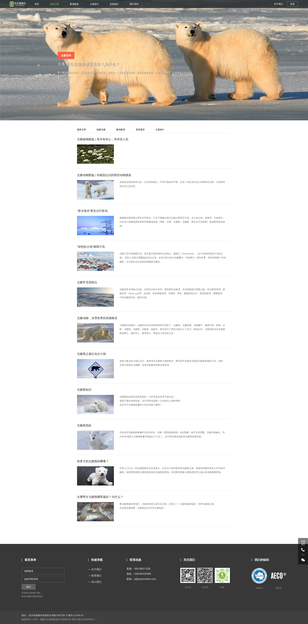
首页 (36, 4)
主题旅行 (94, 4)
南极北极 (54, 4)
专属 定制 (303, 542)
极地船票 (74, 4)
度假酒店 (140, 129)
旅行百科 (134, 4)
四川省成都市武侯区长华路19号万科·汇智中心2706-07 (55, 615)
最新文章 (81, 129)
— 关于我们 (95, 569)
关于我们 (278, 4)
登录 (292, 4)
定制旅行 (114, 4)
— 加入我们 (95, 582)
